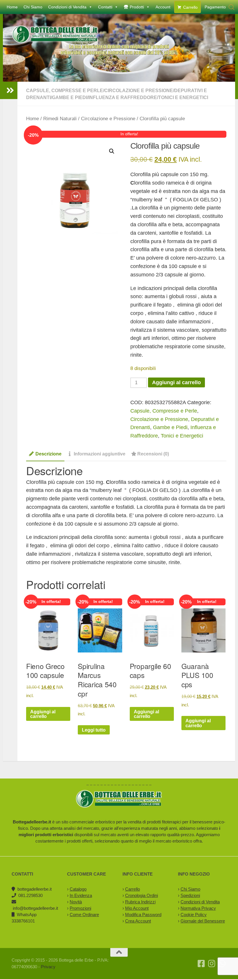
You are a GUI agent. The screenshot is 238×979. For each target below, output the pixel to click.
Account (163, 7)
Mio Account (137, 908)
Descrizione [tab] (48, 453)
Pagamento (215, 7)
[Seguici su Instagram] (212, 964)
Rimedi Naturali (60, 118)
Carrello (190, 7)
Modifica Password (143, 914)
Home (12, 7)
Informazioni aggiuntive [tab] (99, 453)
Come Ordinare (84, 914)
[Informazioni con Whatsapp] (222, 964)
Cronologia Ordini (141, 895)
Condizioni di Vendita (67, 7)
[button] (112, 151)
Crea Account (138, 920)
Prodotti (137, 7)
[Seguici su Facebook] (201, 964)
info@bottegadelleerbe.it (35, 908)
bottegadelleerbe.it (34, 889)
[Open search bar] (232, 7)
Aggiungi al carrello (176, 382)
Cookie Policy (194, 914)
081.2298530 (30, 895)
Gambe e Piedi (69, 97)
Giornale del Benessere (203, 920)
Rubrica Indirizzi (140, 901)
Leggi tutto (94, 729)
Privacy (48, 966)
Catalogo (78, 889)
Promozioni (80, 908)
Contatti (105, 7)
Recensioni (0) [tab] (153, 453)
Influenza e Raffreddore (122, 97)
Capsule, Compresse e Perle (64, 90)
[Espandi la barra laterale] (10, 90)
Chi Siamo (33, 7)
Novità (76, 901)
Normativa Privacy (198, 908)
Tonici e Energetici (183, 97)
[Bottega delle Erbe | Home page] (55, 34)
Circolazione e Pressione (138, 90)
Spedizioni (190, 895)
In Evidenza (81, 895)
